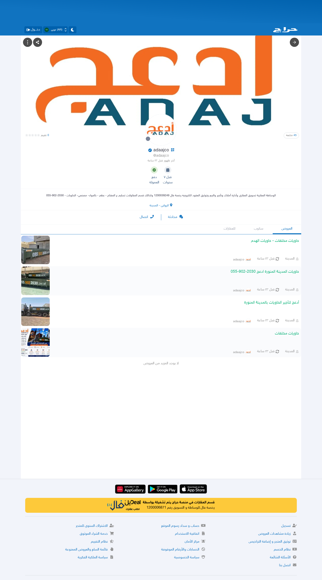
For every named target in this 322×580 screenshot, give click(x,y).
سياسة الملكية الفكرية (93, 557)
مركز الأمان (192, 542)
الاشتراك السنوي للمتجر (92, 526)
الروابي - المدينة (159, 205)
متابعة (291, 135)
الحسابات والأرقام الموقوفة (180, 550)
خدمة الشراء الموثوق (94, 534)
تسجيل (286, 526)
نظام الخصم (282, 550)
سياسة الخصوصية (186, 557)
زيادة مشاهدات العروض (274, 534)
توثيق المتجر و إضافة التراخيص (270, 542)
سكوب (258, 229)
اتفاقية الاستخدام (187, 534)
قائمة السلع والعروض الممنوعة (86, 550)
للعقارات (229, 229)
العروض (286, 229)
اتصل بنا (285, 565)
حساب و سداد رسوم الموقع (180, 526)
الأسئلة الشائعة (280, 557)
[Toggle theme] (72, 30)
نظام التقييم (99, 542)
